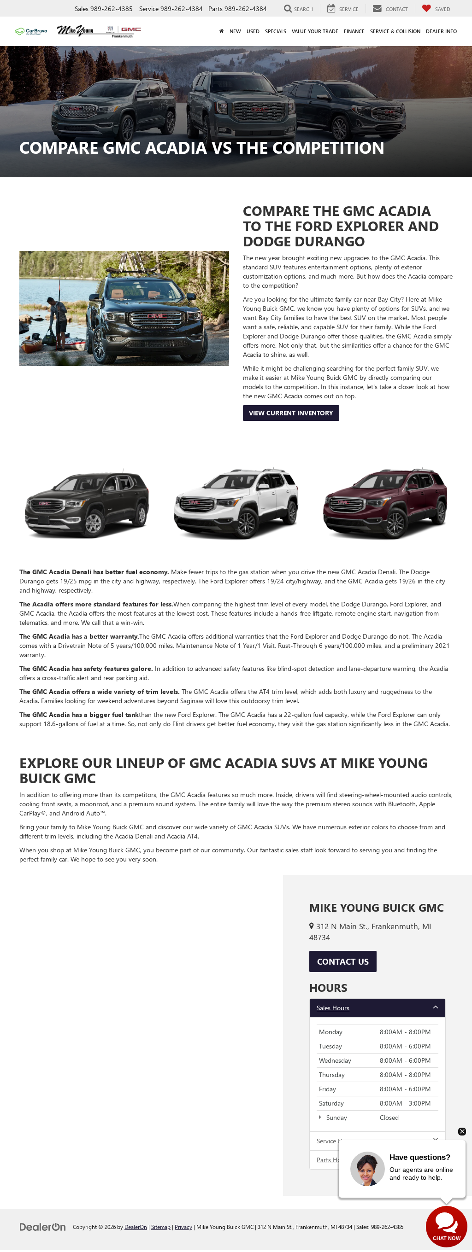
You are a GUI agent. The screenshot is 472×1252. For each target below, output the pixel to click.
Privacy (183, 1226)
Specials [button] (275, 31)
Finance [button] (354, 31)
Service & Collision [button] (395, 31)
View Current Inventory (291, 412)
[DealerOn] (42, 1226)
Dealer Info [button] (441, 31)
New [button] (235, 31)
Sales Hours (333, 1007)
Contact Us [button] (343, 961)
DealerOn (135, 1226)
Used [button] (253, 31)
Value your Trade (315, 31)
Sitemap (161, 1226)
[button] (222, 31)
